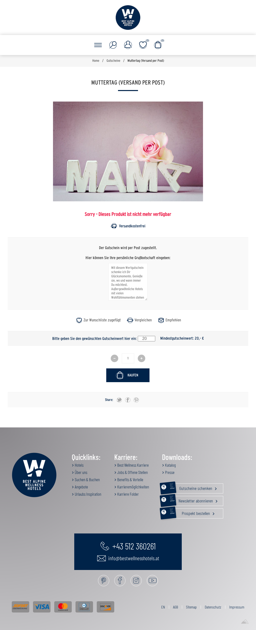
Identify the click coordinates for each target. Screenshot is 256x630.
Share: (109, 400)
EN (163, 606)
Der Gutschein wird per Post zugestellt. (128, 248)
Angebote (81, 486)
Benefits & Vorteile (129, 479)
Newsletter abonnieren (192, 499)
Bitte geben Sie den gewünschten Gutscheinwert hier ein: (94, 338)
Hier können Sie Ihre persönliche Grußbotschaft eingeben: (128, 258)
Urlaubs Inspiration (87, 493)
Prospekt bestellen (190, 512)
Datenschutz (213, 606)
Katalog (170, 464)
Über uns (80, 472)
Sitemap (191, 606)
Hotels (79, 464)
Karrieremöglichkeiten (132, 486)
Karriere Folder (127, 493)
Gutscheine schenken (191, 487)
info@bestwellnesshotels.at (133, 558)
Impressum (236, 606)
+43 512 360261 (133, 545)
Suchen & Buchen (87, 479)
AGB (175, 606)
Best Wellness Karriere (132, 464)
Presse (169, 472)
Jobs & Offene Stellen (132, 472)
